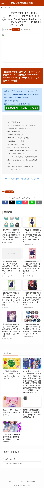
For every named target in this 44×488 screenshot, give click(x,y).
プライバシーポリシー (13, 464)
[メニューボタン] (3, 3)
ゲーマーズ (16, 29)
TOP (10, 481)
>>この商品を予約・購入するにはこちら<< (22, 179)
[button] (5, 202)
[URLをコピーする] (39, 202)
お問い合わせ (10, 459)
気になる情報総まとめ (22, 3)
